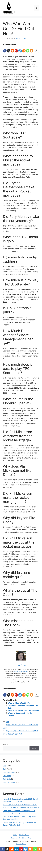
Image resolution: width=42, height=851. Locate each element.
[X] (8, 49)
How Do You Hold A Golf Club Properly (23, 711)
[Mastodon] (20, 49)
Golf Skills (7, 779)
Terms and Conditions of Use (21, 838)
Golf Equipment (9, 772)
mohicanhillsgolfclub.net (20, 671)
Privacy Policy (24, 835)
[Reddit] (12, 49)
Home (15, 835)
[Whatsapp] (27, 49)
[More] (31, 49)
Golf (7, 722)
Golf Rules (7, 776)
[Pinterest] (16, 49)
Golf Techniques (9, 782)
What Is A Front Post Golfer (19, 703)
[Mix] (24, 49)
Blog (4, 766)
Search (5, 744)
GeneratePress (21, 844)
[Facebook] (5, 49)
